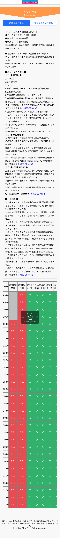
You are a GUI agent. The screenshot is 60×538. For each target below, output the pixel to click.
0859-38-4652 (30, 108)
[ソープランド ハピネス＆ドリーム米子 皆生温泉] (30, 2)
